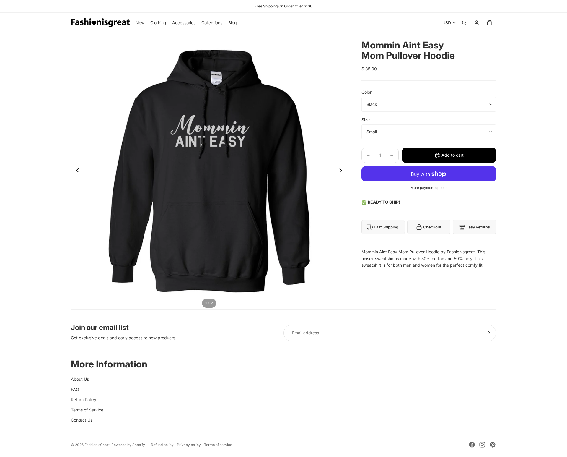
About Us (80, 379)
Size (365, 119)
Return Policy (83, 399)
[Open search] (464, 22)
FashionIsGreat (97, 445)
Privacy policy (189, 445)
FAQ (75, 389)
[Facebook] (471, 444)
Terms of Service (87, 409)
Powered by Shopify (128, 445)
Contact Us (81, 419)
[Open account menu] (476, 22)
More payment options (428, 188)
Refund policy (162, 445)
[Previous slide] (76, 171)
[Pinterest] (492, 444)
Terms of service (218, 445)
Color (366, 92)
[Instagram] (482, 444)
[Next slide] (342, 171)
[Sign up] (487, 332)
